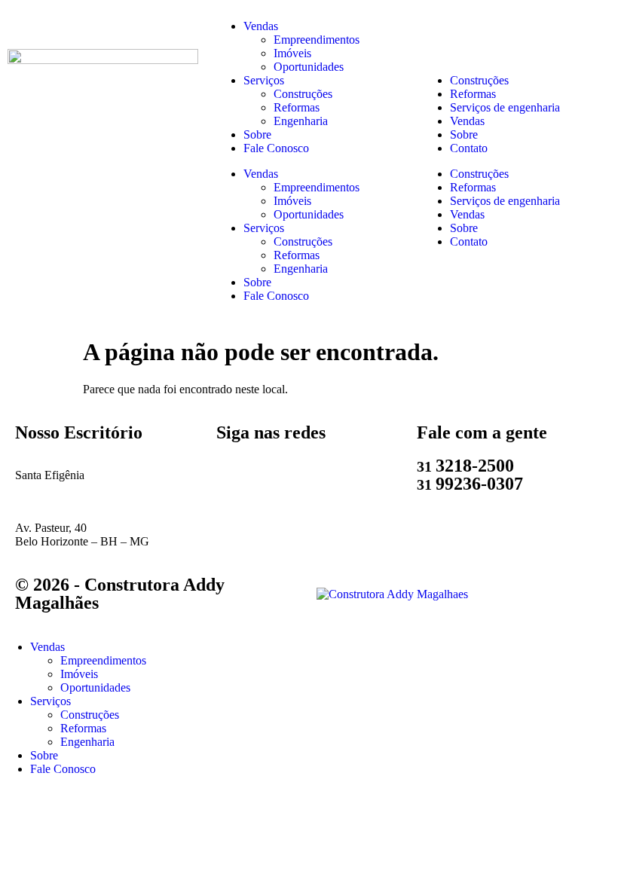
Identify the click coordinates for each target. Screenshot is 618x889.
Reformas (297, 107)
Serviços (263, 80)
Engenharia (301, 121)
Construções (303, 93)
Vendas (260, 26)
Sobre (257, 134)
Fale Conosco (276, 148)
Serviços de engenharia (505, 107)
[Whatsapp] (235, 475)
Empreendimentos (316, 39)
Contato (469, 148)
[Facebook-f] (316, 475)
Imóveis (292, 53)
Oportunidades (309, 66)
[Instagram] (276, 475)
